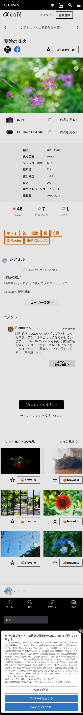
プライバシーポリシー (45, 682)
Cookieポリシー (36, 679)
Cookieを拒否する (41, 698)
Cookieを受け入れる (41, 707)
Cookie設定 (41, 689)
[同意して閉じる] (80, 631)
